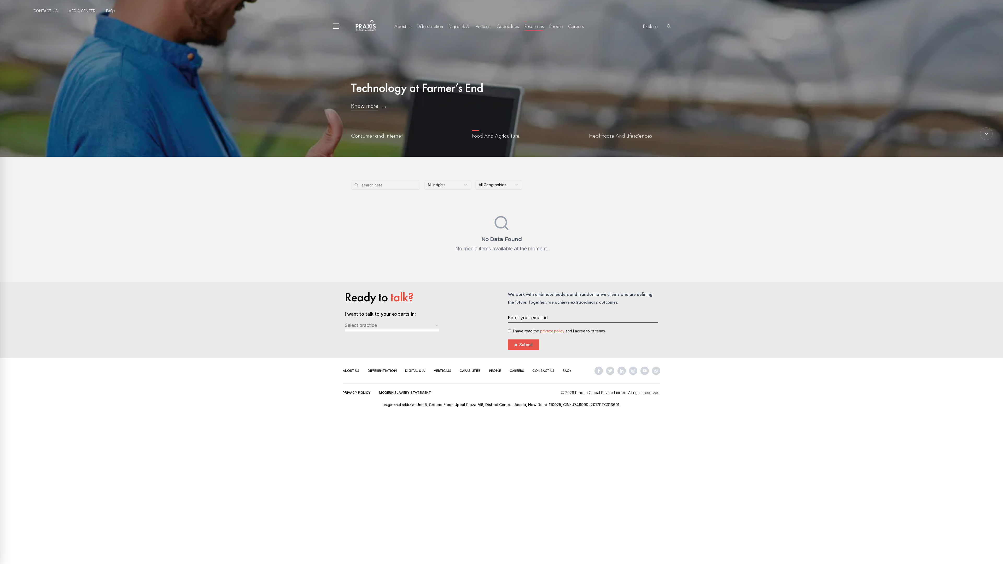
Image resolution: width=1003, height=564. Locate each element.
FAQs (110, 11)
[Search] (668, 26)
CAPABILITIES (470, 370)
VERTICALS (442, 370)
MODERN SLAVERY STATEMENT (405, 393)
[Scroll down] (986, 133)
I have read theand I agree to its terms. (559, 331)
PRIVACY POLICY (357, 393)
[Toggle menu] (336, 26)
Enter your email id (528, 317)
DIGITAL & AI (415, 370)
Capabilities (508, 26)
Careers (576, 26)
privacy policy (552, 331)
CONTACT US (45, 11)
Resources (534, 26)
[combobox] (447, 185)
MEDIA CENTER (82, 11)
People (556, 26)
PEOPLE (495, 370)
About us (402, 26)
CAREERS (517, 370)
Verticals (483, 26)
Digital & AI (459, 26)
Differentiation (430, 26)
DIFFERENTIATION (382, 370)
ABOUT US (351, 370)
